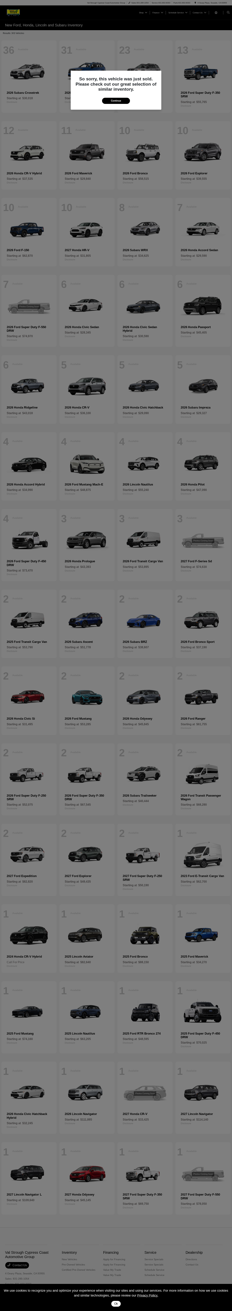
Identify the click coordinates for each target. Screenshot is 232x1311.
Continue (116, 100)
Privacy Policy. (147, 1295)
